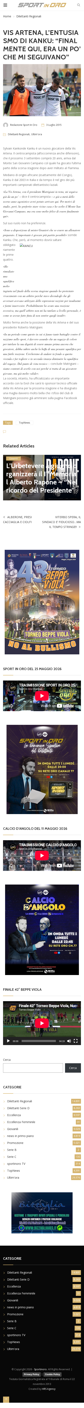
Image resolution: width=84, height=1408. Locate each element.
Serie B (12, 1150)
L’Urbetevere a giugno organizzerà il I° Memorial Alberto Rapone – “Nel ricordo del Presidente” (41, 477)
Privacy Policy (31, 1374)
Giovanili (13, 458)
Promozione (15, 1143)
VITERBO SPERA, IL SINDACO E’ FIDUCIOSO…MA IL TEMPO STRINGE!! (61, 522)
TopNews (24, 422)
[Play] (8, 1041)
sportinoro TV (16, 1164)
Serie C (11, 1157)
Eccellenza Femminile (21, 1122)
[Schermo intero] (76, 1041)
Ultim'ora (36, 134)
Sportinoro (40, 1369)
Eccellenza (14, 1115)
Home (7, 16)
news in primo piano (20, 1136)
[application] (42, 1023)
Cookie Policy (52, 1374)
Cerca (7, 1060)
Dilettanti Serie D (18, 1108)
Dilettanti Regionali (28, 16)
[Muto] (69, 1041)
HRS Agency (48, 1389)
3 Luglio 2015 (54, 125)
